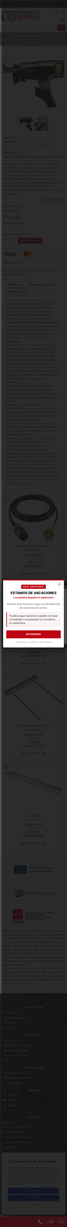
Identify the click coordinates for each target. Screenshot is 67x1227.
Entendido (33, 634)
